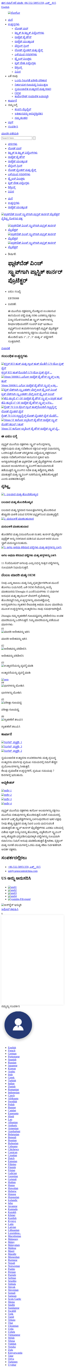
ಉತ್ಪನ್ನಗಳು (14, 24)
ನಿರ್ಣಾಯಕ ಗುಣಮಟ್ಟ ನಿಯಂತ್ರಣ (31, 84)
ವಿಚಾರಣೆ (5, 348)
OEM (18, 93)
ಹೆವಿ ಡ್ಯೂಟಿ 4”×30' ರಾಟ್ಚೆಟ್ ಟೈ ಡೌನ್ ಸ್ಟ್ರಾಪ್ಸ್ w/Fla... (27, 402)
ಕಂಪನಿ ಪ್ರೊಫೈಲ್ (23, 109)
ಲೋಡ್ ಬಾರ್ (21, 28)
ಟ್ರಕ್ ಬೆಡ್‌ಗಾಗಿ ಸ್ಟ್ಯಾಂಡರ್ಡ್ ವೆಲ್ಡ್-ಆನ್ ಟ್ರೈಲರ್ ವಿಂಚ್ (27, 394)
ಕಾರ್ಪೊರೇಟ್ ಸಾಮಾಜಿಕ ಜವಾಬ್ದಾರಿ (31, 96)
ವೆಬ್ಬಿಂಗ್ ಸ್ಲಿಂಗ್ (22, 45)
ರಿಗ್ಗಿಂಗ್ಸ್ (18, 67)
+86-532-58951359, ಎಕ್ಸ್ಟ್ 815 (24, 866)
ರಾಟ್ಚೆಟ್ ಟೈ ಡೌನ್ (23, 37)
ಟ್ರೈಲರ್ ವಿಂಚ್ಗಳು (23, 58)
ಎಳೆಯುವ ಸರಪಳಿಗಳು (26, 54)
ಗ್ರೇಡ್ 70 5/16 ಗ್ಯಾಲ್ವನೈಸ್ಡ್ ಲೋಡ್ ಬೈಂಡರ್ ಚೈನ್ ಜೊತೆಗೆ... (29, 415)
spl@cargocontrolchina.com (23, 871)
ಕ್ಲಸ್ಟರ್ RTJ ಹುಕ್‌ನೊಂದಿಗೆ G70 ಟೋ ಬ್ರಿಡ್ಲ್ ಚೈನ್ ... (26, 372)
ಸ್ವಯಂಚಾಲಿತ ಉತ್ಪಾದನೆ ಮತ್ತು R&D (33, 89)
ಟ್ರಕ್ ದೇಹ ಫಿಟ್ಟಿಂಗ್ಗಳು (25, 63)
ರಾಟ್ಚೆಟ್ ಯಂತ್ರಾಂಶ (24, 41)
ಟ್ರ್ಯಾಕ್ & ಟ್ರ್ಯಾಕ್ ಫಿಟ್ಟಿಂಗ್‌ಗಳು (29, 32)
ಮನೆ (10, 19)
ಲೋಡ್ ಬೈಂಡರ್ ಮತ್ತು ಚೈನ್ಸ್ (29, 50)
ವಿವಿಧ (18, 71)
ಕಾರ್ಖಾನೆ (12, 100)
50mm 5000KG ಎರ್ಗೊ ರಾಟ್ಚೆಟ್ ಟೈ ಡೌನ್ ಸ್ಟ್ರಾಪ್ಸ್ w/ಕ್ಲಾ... (29, 385)
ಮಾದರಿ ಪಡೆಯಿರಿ (9, 133)
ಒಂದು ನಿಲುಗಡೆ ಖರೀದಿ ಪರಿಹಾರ (31, 80)
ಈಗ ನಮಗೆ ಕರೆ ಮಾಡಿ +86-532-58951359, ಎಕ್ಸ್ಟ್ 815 (28, 2)
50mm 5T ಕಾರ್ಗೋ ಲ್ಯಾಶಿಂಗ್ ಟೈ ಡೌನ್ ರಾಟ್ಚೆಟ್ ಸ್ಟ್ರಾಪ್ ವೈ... (30, 428)
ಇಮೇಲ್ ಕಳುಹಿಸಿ (9, 909)
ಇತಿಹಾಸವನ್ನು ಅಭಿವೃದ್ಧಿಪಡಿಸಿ (29, 113)
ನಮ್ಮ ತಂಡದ (21, 118)
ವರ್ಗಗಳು (12, 144)
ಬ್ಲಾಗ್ (10, 122)
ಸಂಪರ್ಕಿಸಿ (13, 126)
